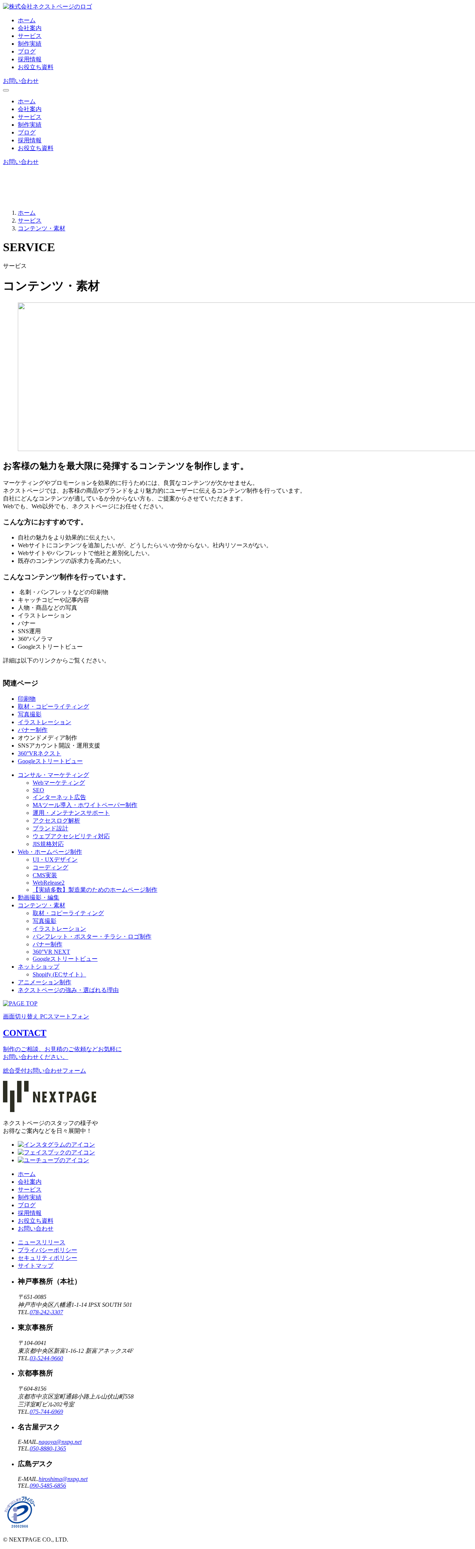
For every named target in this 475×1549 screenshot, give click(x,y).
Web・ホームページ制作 (50, 852)
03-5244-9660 (46, 1358)
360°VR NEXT (51, 952)
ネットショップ (38, 966)
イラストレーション (44, 722)
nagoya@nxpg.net (60, 1442)
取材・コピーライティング (53, 706)
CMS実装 (45, 875)
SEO (38, 790)
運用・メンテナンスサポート (71, 813)
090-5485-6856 (48, 1485)
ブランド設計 (50, 828)
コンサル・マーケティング (53, 775)
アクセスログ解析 (56, 820)
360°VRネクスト (39, 753)
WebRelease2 (49, 882)
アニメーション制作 (44, 982)
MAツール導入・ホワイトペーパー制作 (85, 805)
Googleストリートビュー (50, 761)
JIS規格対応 (48, 844)
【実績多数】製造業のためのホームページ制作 (95, 890)
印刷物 (27, 699)
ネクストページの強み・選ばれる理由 (68, 990)
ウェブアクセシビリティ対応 (71, 836)
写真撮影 (30, 714)
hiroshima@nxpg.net (63, 1479)
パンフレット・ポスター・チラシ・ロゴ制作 (92, 936)
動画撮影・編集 (38, 897)
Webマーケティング (59, 783)
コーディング (50, 867)
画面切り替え (46, 1016)
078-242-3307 (46, 1312)
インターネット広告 (59, 797)
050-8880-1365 (48, 1448)
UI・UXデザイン (55, 859)
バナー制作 (33, 730)
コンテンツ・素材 (41, 905)
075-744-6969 (46, 1412)
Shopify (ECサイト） (59, 974)
